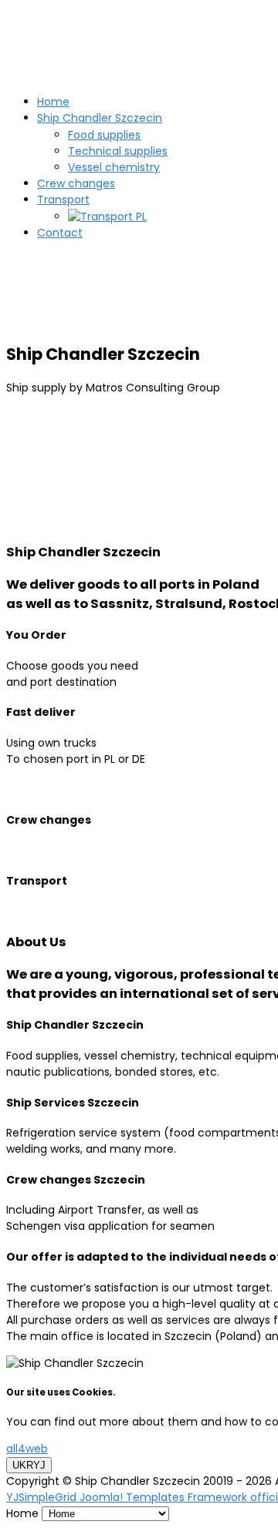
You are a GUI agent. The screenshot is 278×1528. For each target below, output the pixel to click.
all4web (27, 1448)
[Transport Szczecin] (107, 216)
